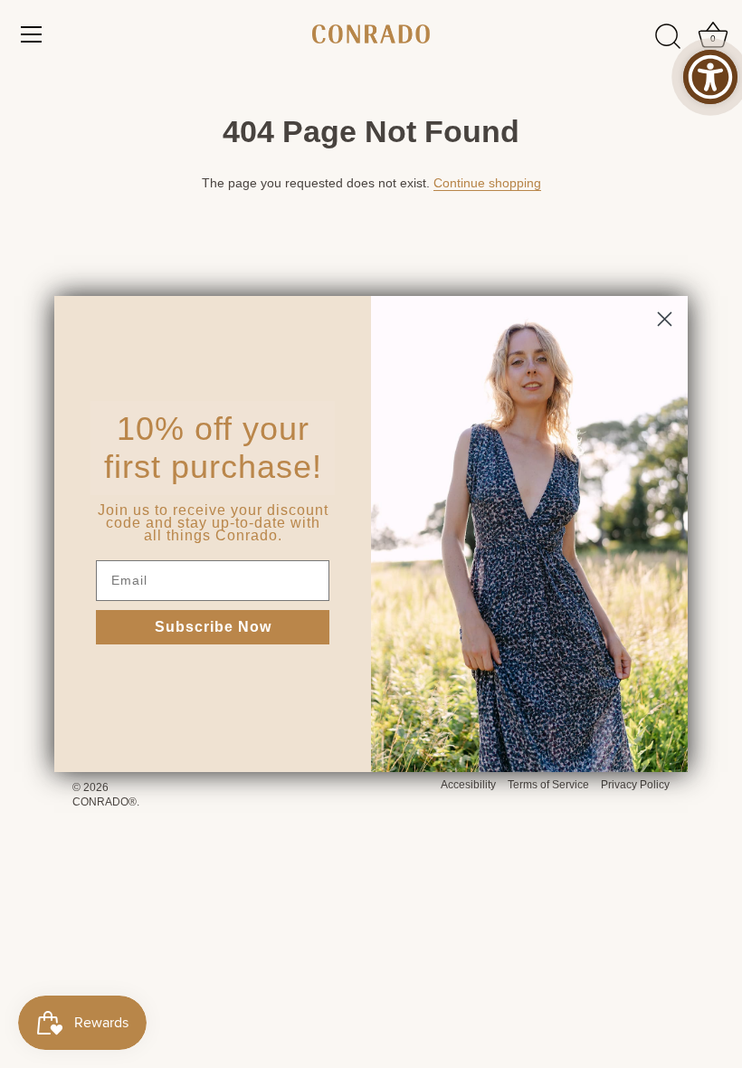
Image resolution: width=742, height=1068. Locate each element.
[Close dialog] (664, 319)
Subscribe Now (213, 626)
